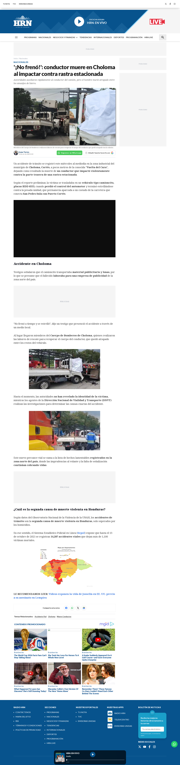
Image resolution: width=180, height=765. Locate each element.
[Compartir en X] (78, 608)
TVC (14, 4)
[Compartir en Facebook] (66, 608)
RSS (17, 721)
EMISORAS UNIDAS (26, 4)
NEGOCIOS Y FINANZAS (64, 37)
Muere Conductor (64, 616)
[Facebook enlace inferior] (149, 746)
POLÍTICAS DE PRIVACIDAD (28, 730)
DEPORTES (119, 37)
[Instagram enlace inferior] (154, 746)
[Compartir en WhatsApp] (72, 608)
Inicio (16, 58)
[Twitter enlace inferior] (139, 746)
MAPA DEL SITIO (23, 716)
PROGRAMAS (30, 37)
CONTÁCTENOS (23, 712)
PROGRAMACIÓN (134, 37)
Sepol (81, 533)
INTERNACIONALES (103, 37)
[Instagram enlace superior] (175, 4)
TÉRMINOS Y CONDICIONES (29, 725)
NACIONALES (45, 37)
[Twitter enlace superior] (166, 4)
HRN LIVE (148, 37)
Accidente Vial (41, 616)
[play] (92, 754)
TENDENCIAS (85, 37)
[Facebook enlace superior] (170, 4)
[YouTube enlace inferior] (144, 746)
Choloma (51, 616)
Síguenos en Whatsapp (71, 153)
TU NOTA (6, 4)
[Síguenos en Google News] (83, 608)
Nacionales (23, 58)
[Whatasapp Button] (174, 744)
